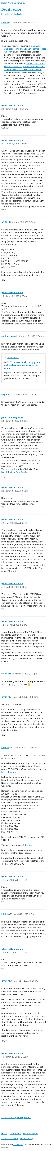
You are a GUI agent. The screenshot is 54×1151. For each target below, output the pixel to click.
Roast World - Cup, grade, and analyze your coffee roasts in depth (25, 48)
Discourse (18, 1144)
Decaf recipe (11, 9)
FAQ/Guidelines (30, 1133)
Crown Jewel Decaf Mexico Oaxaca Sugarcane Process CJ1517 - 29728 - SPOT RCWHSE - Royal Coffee (24, 66)
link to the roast (8, 772)
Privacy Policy (26, 1138)
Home (4, 1133)
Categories (15, 1133)
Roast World (13, 357)
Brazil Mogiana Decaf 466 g (14, 472)
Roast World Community (13, 2)
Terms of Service (9, 1138)
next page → (24, 1117)
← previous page (9, 1117)
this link (28, 844)
